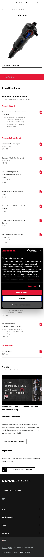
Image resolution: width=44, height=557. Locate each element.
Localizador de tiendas (14, 441)
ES (5, 540)
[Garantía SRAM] (41, 352)
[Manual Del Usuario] (41, 113)
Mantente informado (13, 490)
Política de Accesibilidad (10, 552)
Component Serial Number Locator (13, 160)
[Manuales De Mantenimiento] (41, 145)
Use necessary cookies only (22, 305)
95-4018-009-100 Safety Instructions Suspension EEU (12, 330)
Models (11, 10)
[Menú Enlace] (3, 3)
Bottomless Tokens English (11, 146)
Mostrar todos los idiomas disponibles (17, 99)
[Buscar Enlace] (36, 3)
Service (22, 3)
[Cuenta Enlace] (40, 3)
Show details (32, 286)
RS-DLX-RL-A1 (20, 10)
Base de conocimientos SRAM (20, 470)
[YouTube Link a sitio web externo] (3, 499)
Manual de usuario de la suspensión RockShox (14, 119)
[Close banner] (41, 250)
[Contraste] (21, 552)
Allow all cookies (22, 292)
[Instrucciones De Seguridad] (41, 325)
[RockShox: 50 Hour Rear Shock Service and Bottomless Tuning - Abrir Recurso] (22, 390)
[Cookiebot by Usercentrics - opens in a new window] (28, 250)
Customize (21, 299)
